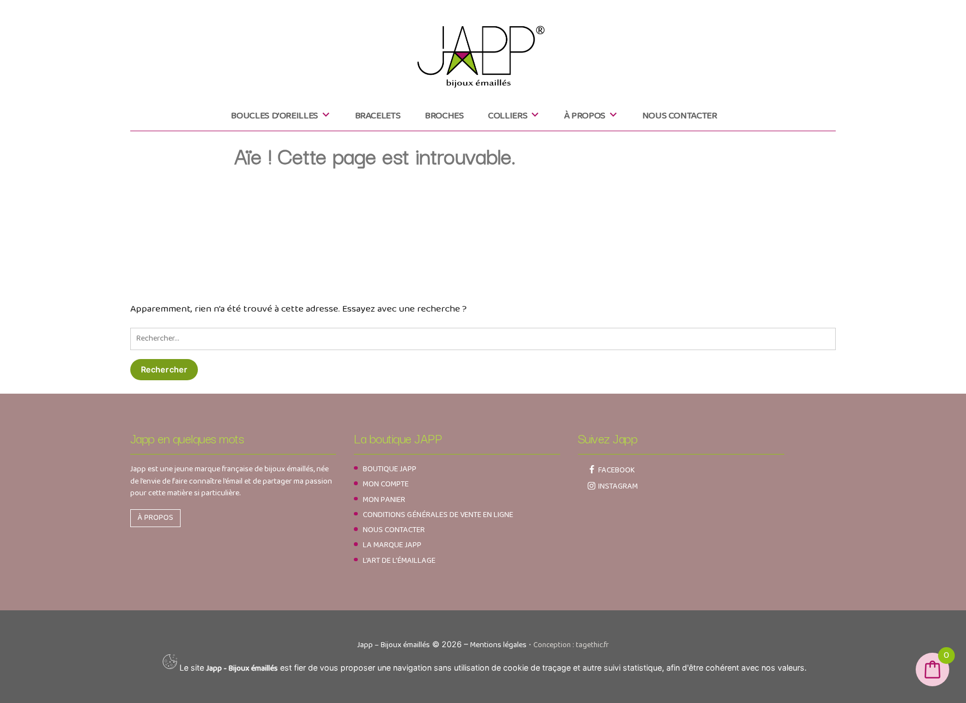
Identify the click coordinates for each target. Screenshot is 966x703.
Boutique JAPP (389, 469)
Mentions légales (498, 645)
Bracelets (378, 115)
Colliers (507, 115)
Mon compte (386, 484)
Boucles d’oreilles (274, 115)
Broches (444, 115)
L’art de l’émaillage (399, 560)
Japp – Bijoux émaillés (393, 645)
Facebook (616, 470)
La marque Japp (392, 545)
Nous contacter (679, 115)
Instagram (618, 486)
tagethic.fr (592, 645)
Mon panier (384, 499)
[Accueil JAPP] (483, 51)
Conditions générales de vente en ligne (438, 515)
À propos (584, 115)
